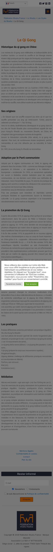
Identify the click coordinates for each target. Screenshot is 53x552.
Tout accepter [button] (31, 284)
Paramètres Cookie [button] (13, 284)
